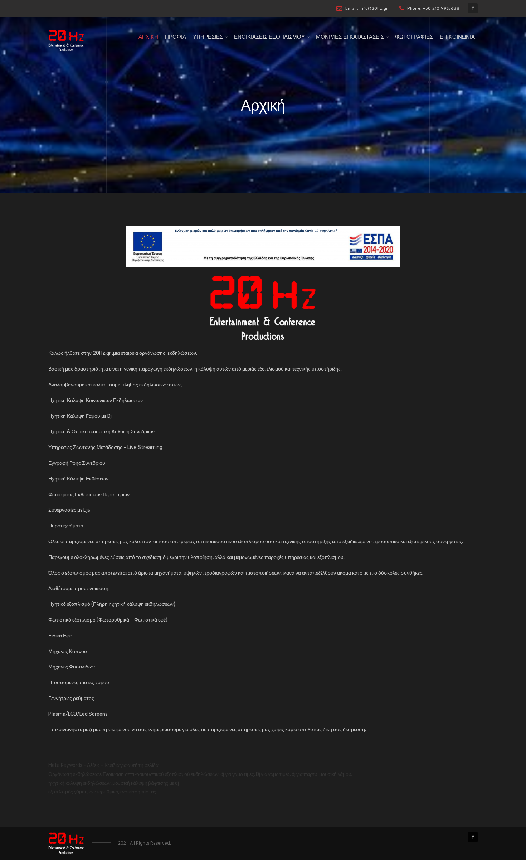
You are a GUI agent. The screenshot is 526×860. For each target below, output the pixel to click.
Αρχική (148, 37)
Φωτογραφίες (414, 37)
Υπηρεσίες (208, 37)
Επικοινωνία (457, 37)
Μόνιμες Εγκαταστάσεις (350, 37)
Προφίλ (175, 37)
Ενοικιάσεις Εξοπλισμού (269, 37)
